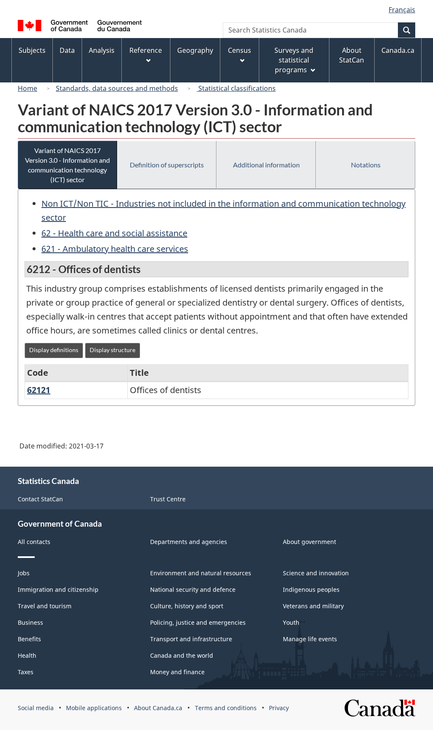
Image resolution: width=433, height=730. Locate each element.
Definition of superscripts (167, 165)
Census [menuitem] (239, 50)
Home (27, 88)
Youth (291, 622)
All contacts (34, 542)
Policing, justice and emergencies (198, 622)
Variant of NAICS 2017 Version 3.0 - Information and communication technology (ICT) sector (67, 164)
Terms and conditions (226, 708)
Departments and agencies (188, 542)
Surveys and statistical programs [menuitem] (293, 60)
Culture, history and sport (186, 606)
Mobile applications (94, 708)
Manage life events (310, 639)
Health (27, 655)
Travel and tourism (44, 606)
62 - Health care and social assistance (114, 233)
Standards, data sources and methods (117, 88)
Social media (36, 708)
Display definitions (53, 349)
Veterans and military (313, 606)
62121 (38, 390)
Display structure (112, 349)
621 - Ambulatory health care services (114, 248)
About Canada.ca (158, 708)
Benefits (29, 639)
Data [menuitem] (67, 50)
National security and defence (193, 589)
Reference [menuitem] (145, 50)
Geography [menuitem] (195, 50)
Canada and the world (181, 655)
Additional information (266, 165)
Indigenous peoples (311, 589)
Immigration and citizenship (58, 589)
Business (30, 622)
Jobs (24, 573)
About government (309, 542)
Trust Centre (168, 499)
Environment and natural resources (200, 573)
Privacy (279, 708)
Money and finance (177, 672)
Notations (366, 165)
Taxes (25, 672)
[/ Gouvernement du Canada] (80, 27)
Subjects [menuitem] (32, 50)
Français (402, 9)
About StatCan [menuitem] (351, 55)
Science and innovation (316, 573)
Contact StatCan (40, 499)
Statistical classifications (236, 88)
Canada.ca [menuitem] (397, 50)
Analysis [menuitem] (102, 50)
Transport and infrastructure (191, 639)
